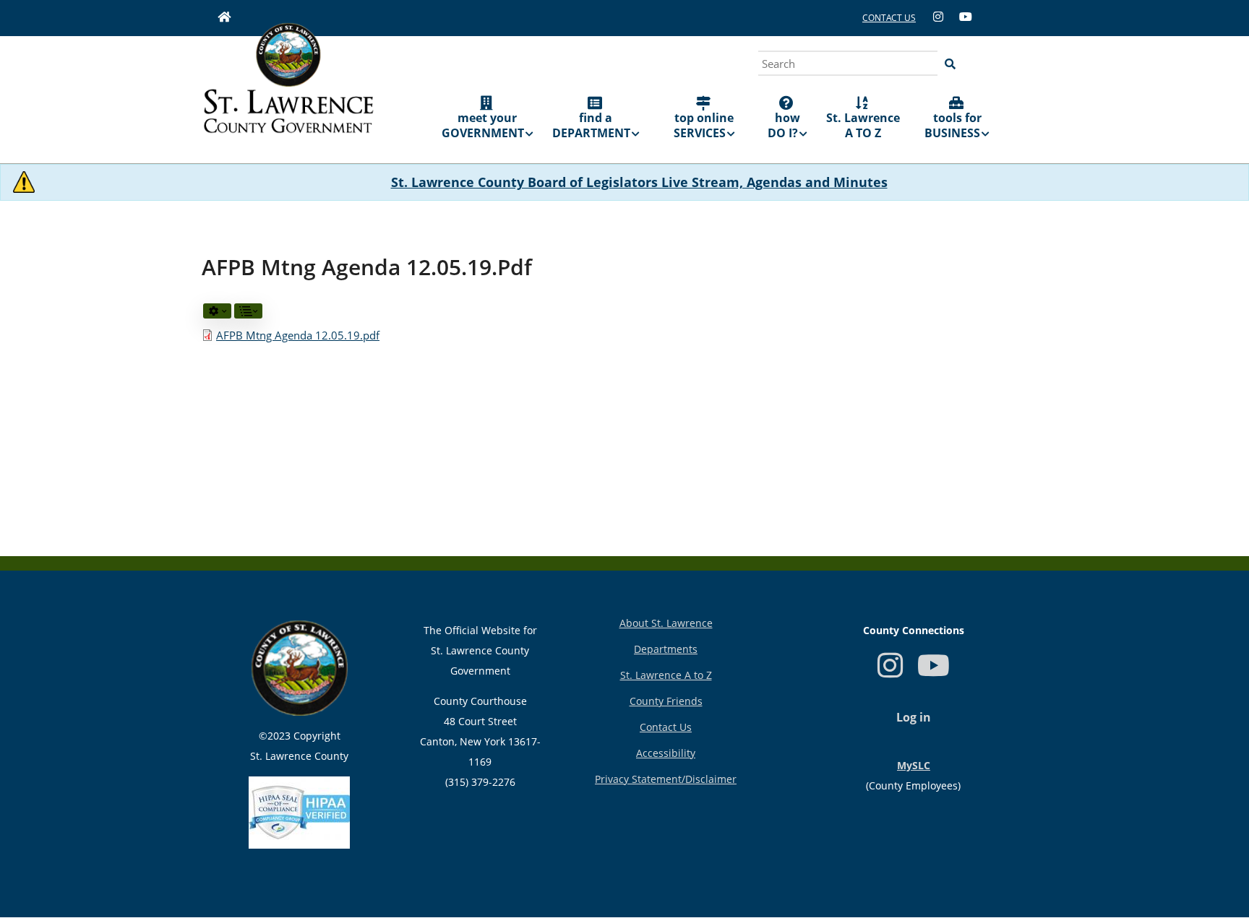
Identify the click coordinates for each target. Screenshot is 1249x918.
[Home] (288, 88)
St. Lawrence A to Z (666, 675)
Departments (666, 649)
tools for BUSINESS (953, 125)
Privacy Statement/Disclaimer (666, 779)
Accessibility (665, 753)
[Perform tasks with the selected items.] (217, 311)
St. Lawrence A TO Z (863, 125)
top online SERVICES (704, 125)
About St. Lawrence (666, 623)
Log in (913, 717)
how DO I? (784, 125)
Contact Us (666, 727)
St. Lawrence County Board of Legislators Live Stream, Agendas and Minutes (639, 182)
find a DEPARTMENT (591, 125)
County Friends (666, 701)
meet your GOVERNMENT (483, 125)
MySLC (913, 765)
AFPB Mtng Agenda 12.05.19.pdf (297, 335)
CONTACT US (889, 18)
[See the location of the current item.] (248, 311)
